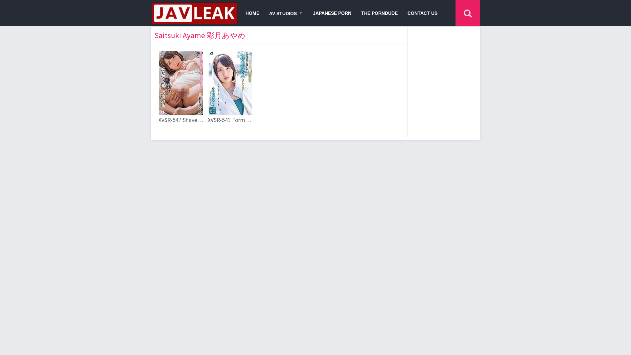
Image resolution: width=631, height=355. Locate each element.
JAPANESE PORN (332, 13)
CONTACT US (422, 13)
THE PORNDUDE (379, 13)
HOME (252, 13)
